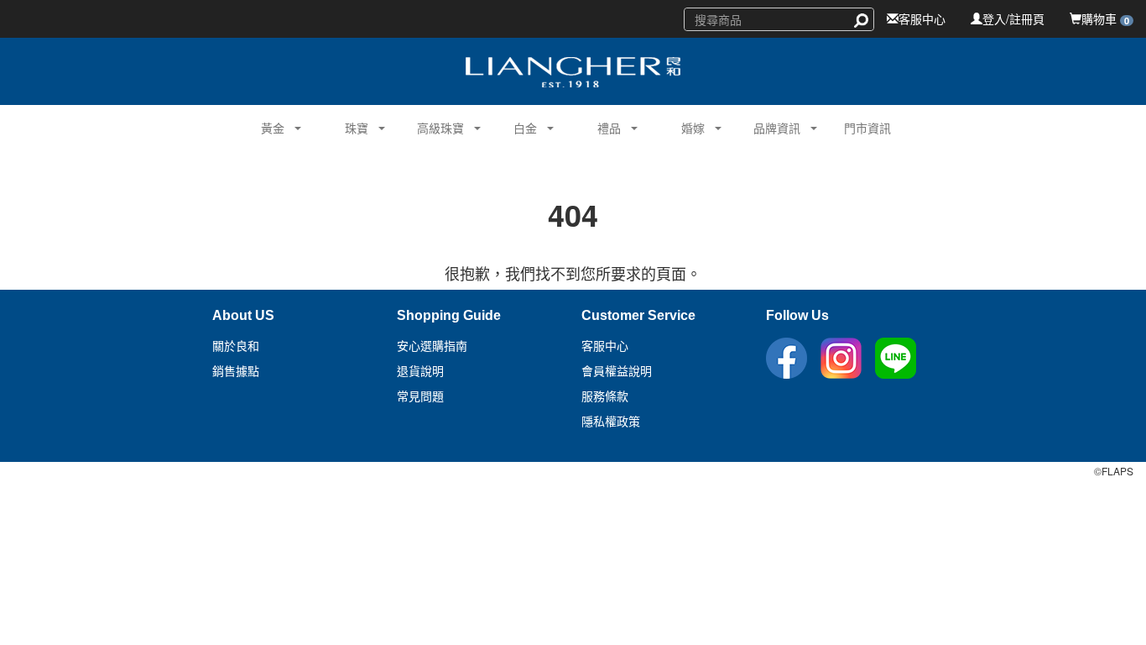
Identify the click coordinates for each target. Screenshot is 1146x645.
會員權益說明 (616, 371)
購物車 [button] (1105, 18)
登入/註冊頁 (1013, 18)
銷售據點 (235, 371)
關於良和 (235, 346)
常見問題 (420, 396)
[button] (266, 126)
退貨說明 (420, 371)
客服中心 (922, 18)
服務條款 (604, 396)
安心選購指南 (432, 346)
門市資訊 (867, 127)
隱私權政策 (610, 421)
